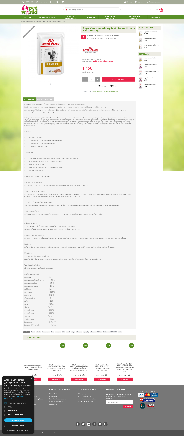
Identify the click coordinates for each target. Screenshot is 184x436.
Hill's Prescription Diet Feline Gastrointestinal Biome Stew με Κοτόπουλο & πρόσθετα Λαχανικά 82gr (125, 367)
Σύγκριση (115, 86)
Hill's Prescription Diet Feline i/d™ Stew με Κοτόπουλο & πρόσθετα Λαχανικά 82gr (102, 367)
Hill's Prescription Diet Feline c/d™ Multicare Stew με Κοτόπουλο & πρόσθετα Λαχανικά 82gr (56, 367)
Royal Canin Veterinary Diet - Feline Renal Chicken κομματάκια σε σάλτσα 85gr (151, 84)
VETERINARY (113, 332)
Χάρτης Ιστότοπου (55, 394)
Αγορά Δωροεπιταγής (56, 401)
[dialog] (18, 405)
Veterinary (45, 332)
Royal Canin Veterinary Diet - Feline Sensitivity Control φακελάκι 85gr (33, 367)
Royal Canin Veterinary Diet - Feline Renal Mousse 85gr (151, 64)
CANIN (105, 332)
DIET (120, 332)
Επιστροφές (53, 396)
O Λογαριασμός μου (84, 394)
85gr (73, 332)
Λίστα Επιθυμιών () (84, 396)
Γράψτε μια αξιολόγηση (110, 92)
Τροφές (86, 332)
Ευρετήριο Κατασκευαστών (58, 399)
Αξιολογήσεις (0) (45, 99)
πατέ (68, 332)
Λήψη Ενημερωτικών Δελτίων (87, 399)
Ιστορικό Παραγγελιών (85, 401)
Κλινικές (79, 332)
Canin (38, 332)
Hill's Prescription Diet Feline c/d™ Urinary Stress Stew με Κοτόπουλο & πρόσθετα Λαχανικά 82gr (79, 367)
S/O (63, 332)
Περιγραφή (29, 99)
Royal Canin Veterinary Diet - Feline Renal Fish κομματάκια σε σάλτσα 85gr (151, 71)
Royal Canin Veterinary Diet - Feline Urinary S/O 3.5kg (151, 31)
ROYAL (99, 332)
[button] (18, 430)
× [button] (31, 378)
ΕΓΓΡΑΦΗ (128, 406)
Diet (52, 332)
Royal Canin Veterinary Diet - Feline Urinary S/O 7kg (151, 45)
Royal (33, 332)
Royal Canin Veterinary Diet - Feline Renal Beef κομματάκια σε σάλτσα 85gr (151, 78)
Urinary (58, 332)
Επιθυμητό (104, 86)
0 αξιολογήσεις (97, 92)
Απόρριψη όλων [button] (18, 426)
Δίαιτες (92, 332)
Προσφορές (53, 404)
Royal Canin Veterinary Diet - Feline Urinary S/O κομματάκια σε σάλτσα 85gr (151, 38)
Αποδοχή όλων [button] (18, 420)
